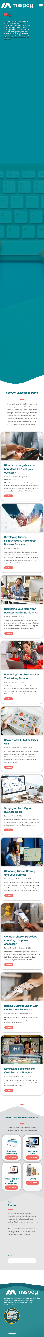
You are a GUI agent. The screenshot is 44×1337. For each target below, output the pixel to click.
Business (7, 477)
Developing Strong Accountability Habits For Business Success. (20, 540)
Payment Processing (10, 948)
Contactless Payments (11, 1013)
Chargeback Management (19, 477)
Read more (9, 496)
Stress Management (10, 879)
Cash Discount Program (11, 1076)
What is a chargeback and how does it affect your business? (20, 469)
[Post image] (22, 446)
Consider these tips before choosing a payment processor (20, 940)
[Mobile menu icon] (41, 5)
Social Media (15, 748)
